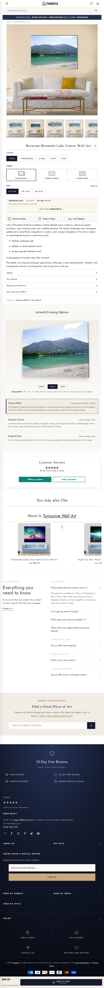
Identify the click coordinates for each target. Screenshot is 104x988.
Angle (52, 387)
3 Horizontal (27, 159)
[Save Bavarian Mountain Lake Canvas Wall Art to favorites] (95, 145)
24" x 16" (12, 191)
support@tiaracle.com (23, 819)
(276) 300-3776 (10, 827)
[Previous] (8, 69)
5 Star (42, 159)
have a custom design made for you (56, 715)
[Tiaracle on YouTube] (38, 833)
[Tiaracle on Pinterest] (25, 833)
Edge (63, 387)
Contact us (8, 608)
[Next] (95, 69)
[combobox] (48, 10)
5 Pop (63, 159)
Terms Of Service (82, 962)
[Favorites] (91, 3)
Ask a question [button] (69, 479)
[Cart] (97, 3)
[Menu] (7, 3)
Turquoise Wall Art (21, 22)
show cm (94, 186)
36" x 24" (26, 191)
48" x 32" (39, 191)
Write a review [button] (35, 479)
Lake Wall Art (36, 300)
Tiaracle (15, 962)
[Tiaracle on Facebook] (12, 833)
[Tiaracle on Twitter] (31, 833)
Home (8, 22)
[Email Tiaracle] (5, 833)
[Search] (96, 10)
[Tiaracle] (50, 3)
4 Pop (53, 159)
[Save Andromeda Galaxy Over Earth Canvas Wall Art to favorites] (62, 527)
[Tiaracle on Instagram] (18, 833)
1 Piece (11, 159)
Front (42, 387)
